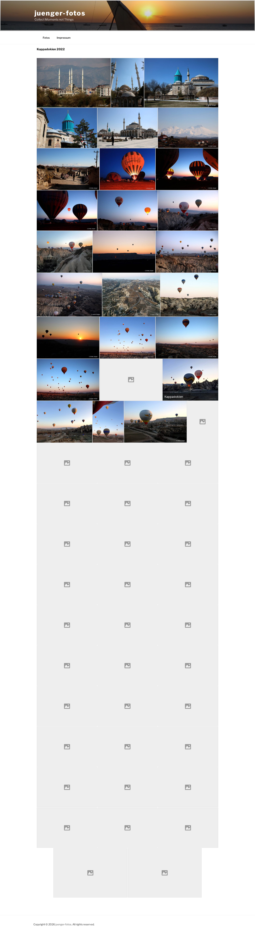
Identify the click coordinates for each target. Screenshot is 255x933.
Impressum (64, 37)
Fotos (46, 37)
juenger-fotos (60, 13)
